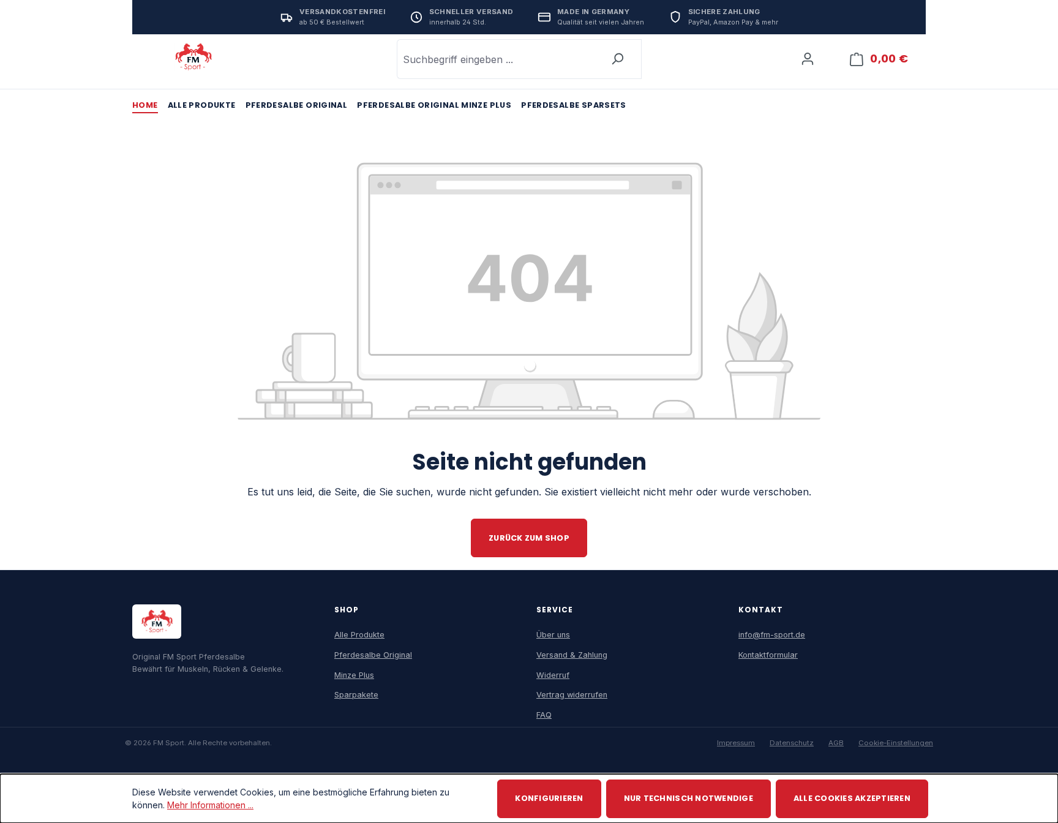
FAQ (544, 715)
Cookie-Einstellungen (895, 742)
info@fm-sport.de (771, 634)
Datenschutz (792, 742)
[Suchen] (617, 58)
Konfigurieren (549, 798)
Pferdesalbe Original (373, 655)
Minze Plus (354, 675)
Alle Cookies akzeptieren (852, 798)
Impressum (736, 742)
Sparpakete (356, 694)
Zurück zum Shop (529, 538)
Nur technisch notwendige (688, 798)
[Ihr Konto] (807, 58)
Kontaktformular (768, 655)
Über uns (553, 634)
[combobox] (495, 58)
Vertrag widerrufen (571, 694)
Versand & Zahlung (571, 655)
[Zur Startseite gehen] (193, 57)
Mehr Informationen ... (210, 805)
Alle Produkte (359, 634)
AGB (836, 742)
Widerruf (552, 675)
